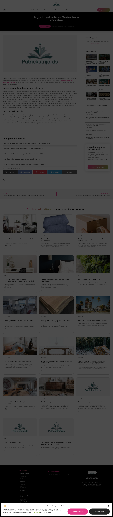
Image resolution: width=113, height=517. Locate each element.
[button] (109, 506)
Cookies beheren (99, 511)
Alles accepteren (78, 511)
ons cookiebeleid (36, 512)
